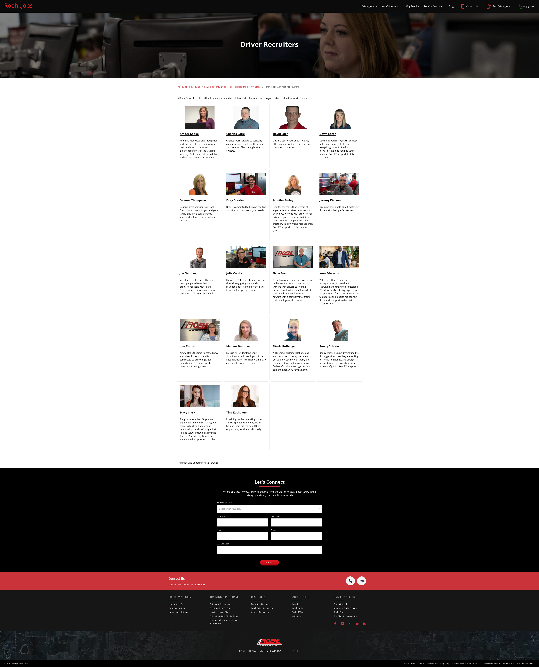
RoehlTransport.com (525, 663)
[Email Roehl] (361, 580)
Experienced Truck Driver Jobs (245, 87)
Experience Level (225, 502)
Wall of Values (299, 612)
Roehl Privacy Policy (492, 663)
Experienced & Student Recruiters (282, 87)
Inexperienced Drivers (178, 612)
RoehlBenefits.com (260, 604)
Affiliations (297, 616)
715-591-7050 (293, 651)
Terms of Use (508, 663)
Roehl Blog (339, 612)
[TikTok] (349, 624)
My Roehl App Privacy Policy (438, 663)
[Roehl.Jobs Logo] (18, 9)
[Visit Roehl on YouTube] (357, 624)
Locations (296, 604)
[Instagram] (342, 624)
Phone (274, 530)
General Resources (260, 612)
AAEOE (421, 663)
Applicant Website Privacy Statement (466, 663)
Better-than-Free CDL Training (224, 616)
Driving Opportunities (215, 87)
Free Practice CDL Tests (220, 608)
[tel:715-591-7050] (350, 580)
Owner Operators (176, 608)
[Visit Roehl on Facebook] (335, 624)
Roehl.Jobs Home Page (189, 87)
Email (219, 530)
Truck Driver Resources (262, 608)
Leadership (297, 608)
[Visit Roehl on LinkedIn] (364, 624)
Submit (270, 562)
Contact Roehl (340, 604)
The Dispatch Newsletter (345, 616)
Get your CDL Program (220, 604)
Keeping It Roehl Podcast (345, 608)
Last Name (276, 516)
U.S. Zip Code (223, 543)
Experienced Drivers (177, 604)
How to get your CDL (219, 612)
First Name (222, 516)
